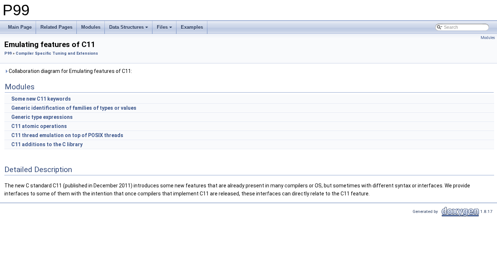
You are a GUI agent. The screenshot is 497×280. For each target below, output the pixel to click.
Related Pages (56, 27)
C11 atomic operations (39, 126)
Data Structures (126, 27)
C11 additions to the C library (47, 144)
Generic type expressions (42, 117)
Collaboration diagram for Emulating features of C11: (70, 71)
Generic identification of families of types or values (73, 108)
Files (162, 27)
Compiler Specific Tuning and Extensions (57, 53)
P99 (8, 53)
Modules (90, 27)
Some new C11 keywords (41, 99)
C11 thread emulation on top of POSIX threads (67, 135)
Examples (192, 27)
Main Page (20, 27)
